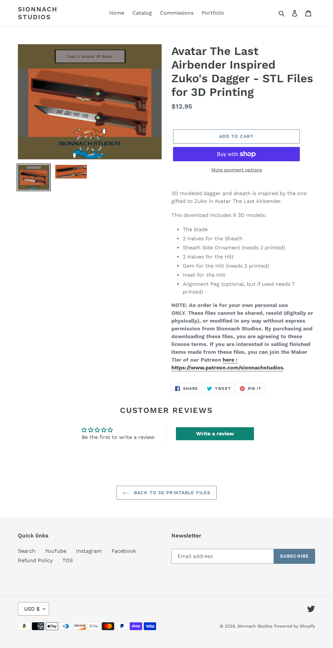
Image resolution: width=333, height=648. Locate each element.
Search (26, 551)
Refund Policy (35, 560)
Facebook (124, 551)
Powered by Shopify (294, 626)
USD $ (32, 609)
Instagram (89, 551)
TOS (67, 560)
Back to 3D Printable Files (171, 492)
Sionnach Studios (38, 13)
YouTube (55, 551)
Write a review (215, 433)
